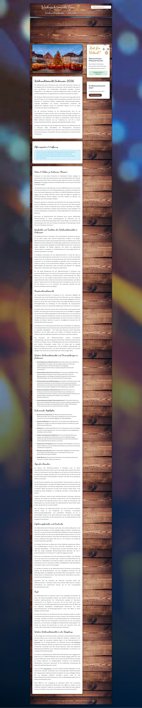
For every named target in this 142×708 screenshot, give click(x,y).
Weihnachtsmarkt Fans (58, 7)
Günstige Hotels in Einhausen (98, 73)
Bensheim (37, 182)
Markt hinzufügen (95, 95)
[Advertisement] (79, 30)
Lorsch (45, 182)
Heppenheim (47, 668)
